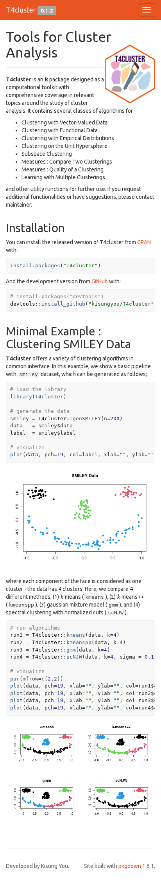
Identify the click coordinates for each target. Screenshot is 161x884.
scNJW (74, 657)
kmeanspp (78, 642)
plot (16, 454)
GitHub (99, 281)
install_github (63, 304)
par (15, 679)
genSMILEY (87, 418)
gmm (71, 650)
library (21, 397)
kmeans (75, 635)
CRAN (144, 242)
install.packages (35, 265)
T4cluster (21, 10)
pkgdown (129, 866)
